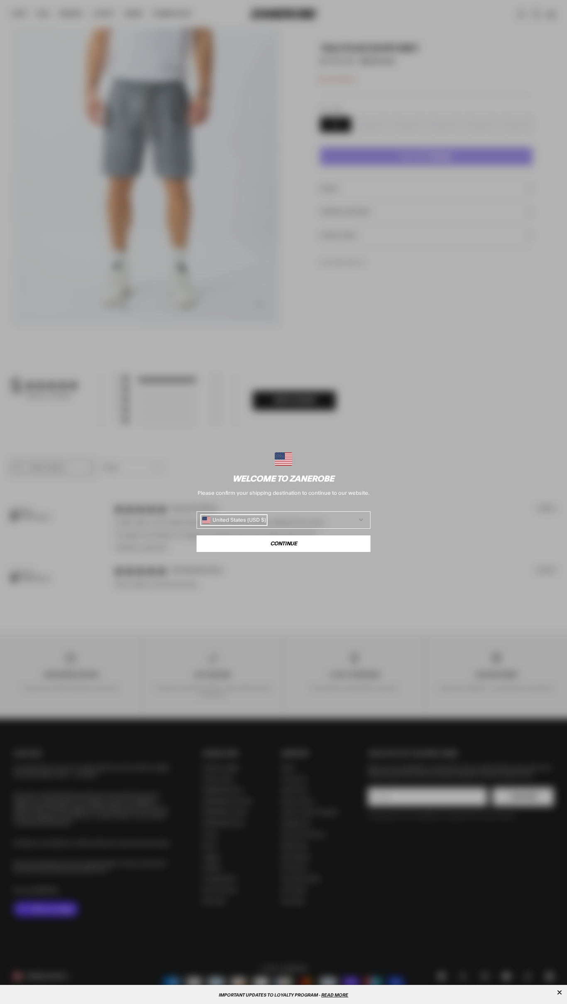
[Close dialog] (559, 992)
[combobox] (234, 520)
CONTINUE (283, 543)
